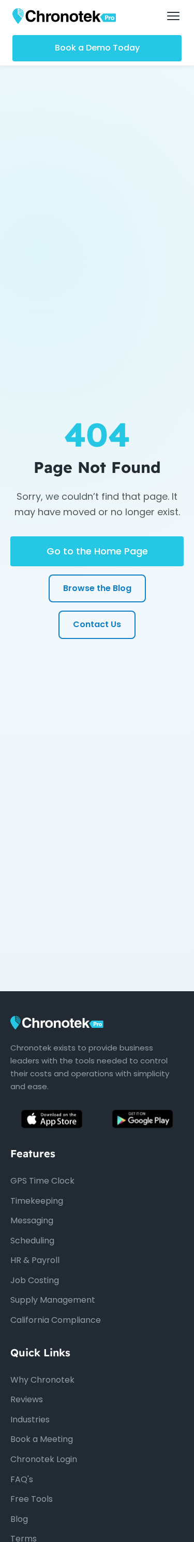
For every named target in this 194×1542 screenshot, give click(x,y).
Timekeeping (36, 1201)
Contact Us (97, 624)
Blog (19, 1519)
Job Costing (34, 1280)
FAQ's (21, 1479)
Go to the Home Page (97, 551)
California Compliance (55, 1320)
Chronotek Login (43, 1459)
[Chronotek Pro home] (64, 16)
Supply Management (52, 1300)
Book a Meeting (41, 1439)
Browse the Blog (97, 588)
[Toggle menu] (173, 16)
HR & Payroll (34, 1260)
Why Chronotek (42, 1380)
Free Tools (31, 1499)
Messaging (31, 1220)
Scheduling (32, 1240)
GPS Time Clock (42, 1181)
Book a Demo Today (97, 48)
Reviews (26, 1399)
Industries (30, 1419)
